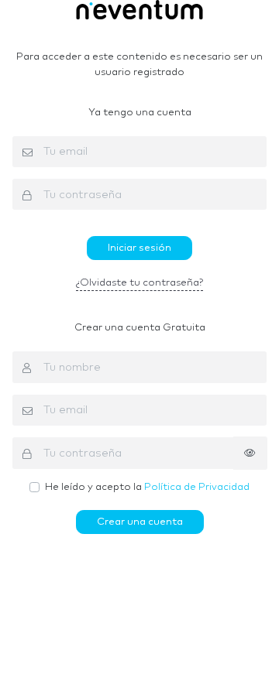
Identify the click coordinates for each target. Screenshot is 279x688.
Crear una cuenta (140, 522)
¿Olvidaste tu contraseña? (139, 283)
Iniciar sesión (139, 248)
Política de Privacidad (197, 487)
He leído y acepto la (147, 487)
